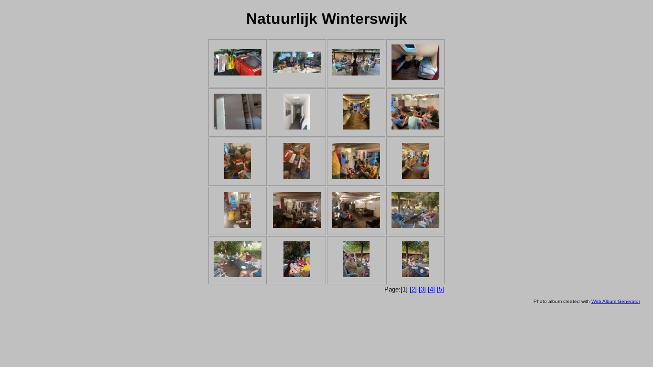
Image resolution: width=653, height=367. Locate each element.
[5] (440, 289)
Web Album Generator (615, 301)
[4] (431, 289)
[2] (413, 289)
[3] (422, 289)
